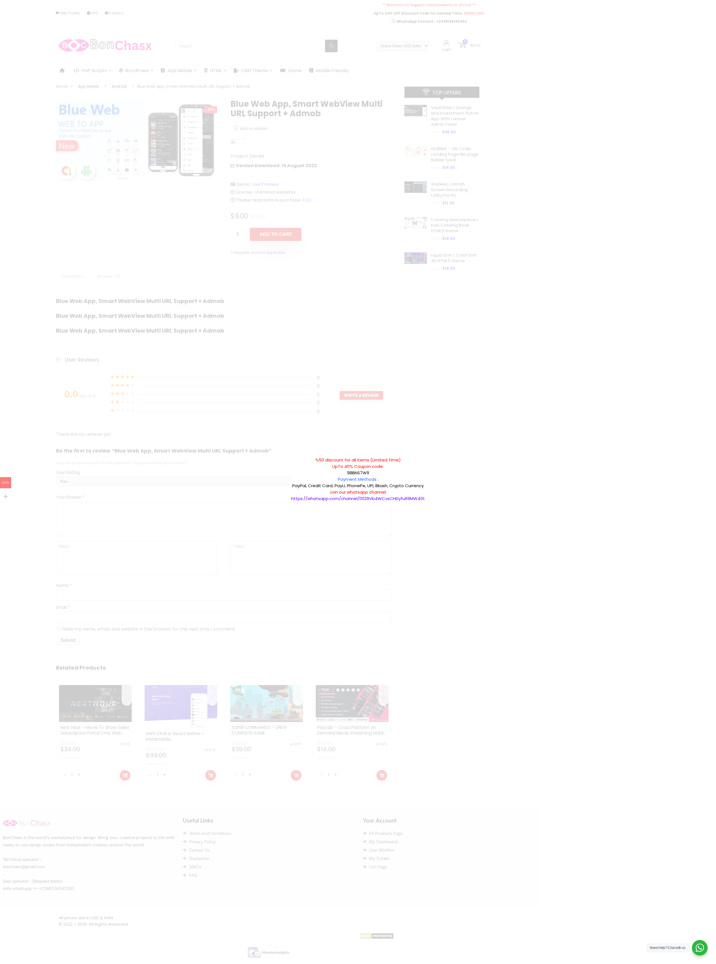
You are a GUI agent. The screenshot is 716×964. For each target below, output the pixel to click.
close (427, 454)
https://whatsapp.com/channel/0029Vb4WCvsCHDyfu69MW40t (358, 498)
